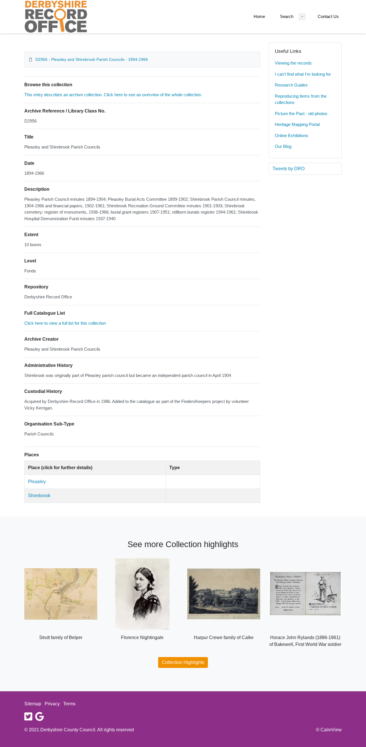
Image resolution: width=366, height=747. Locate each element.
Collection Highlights (183, 662)
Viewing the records (293, 63)
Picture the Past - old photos (301, 113)
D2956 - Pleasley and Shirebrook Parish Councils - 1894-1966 (91, 59)
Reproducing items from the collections (301, 99)
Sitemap (32, 703)
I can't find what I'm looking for (303, 74)
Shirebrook (39, 495)
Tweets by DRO (288, 168)
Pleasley (37, 481)
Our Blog (283, 146)
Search (286, 16)
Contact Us (328, 16)
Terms (69, 703)
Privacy (52, 703)
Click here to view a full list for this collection (65, 323)
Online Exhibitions (291, 135)
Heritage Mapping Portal (297, 124)
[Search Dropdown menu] (302, 16)
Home (259, 16)
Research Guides (291, 85)
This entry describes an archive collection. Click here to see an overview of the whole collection (112, 94)
